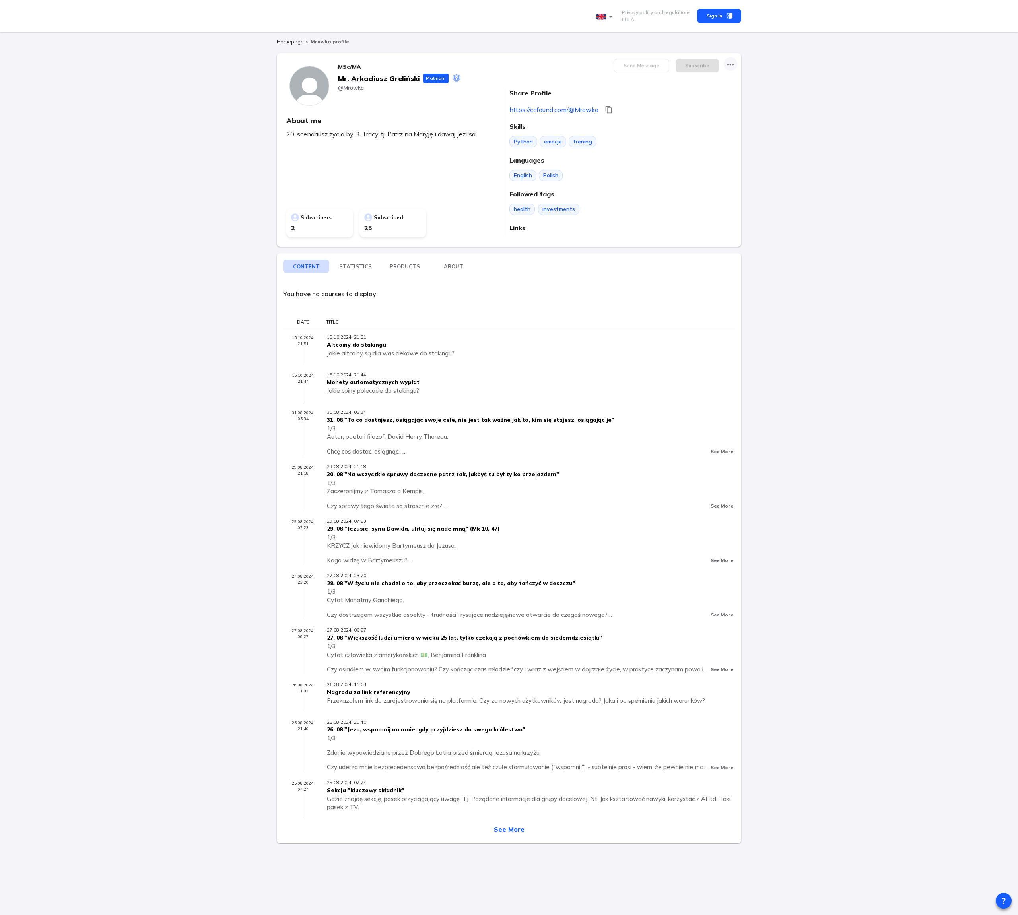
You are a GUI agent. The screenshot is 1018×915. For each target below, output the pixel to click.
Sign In (714, 16)
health (522, 209)
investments (558, 209)
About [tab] (453, 266)
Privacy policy (637, 12)
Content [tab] (306, 266)
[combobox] (606, 16)
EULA (628, 19)
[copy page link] (609, 110)
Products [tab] (405, 266)
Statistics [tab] (355, 266)
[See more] (730, 64)
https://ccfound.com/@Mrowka (553, 110)
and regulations (672, 12)
